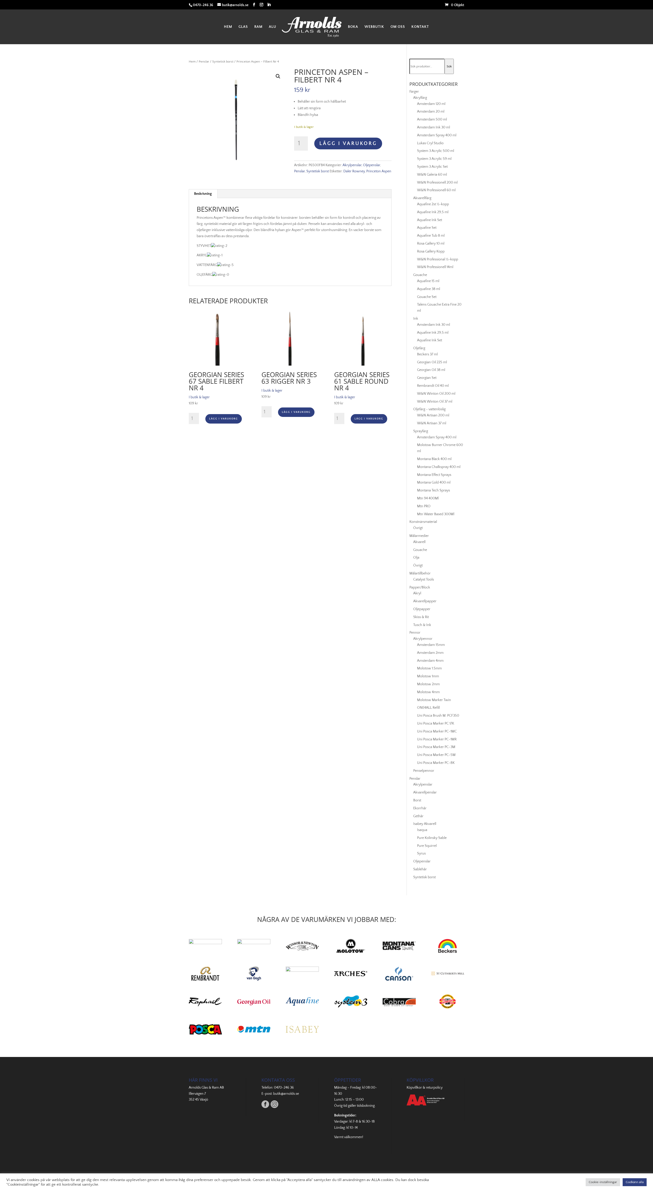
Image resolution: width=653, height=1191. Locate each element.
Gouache (420, 275)
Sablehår (420, 869)
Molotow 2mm (428, 684)
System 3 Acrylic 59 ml (434, 159)
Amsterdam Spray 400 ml (436, 135)
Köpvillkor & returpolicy (425, 1088)
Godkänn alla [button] (635, 1182)
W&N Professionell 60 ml (436, 190)
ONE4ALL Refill (428, 708)
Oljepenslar (371, 165)
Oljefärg (419, 348)
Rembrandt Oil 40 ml (433, 386)
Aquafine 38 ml (428, 289)
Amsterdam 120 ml (431, 104)
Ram (258, 27)
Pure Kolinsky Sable (432, 838)
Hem (228, 27)
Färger (414, 92)
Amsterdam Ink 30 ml (433, 127)
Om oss (398, 27)
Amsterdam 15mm (431, 645)
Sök (449, 66)
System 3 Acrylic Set (432, 167)
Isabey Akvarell (424, 824)
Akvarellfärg (422, 198)
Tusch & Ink (422, 625)
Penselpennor (423, 771)
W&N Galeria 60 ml (432, 175)
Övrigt (418, 528)
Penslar (204, 61)
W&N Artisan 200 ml (433, 415)
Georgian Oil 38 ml (431, 370)
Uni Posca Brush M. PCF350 (438, 716)
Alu (272, 27)
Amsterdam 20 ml (430, 112)
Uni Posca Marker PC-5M (436, 755)
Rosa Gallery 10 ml (430, 244)
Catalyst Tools (423, 580)
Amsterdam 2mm (430, 653)
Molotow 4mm (428, 692)
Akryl (417, 593)
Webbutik (374, 27)
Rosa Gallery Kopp (431, 251)
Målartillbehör (420, 573)
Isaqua (422, 830)
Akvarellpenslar (425, 792)
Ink (415, 319)
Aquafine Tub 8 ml (431, 236)
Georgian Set (426, 378)
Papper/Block (419, 587)
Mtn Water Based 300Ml (435, 514)
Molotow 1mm (428, 676)
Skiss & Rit (421, 617)
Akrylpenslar (352, 165)
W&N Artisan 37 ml (431, 423)
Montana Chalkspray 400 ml (438, 467)
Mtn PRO (424, 506)
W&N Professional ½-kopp (437, 259)
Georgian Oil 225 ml (432, 362)
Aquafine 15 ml (428, 281)
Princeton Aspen (378, 171)
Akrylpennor (422, 639)
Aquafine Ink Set (429, 220)
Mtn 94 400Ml (428, 498)
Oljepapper (421, 609)
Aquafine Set (426, 228)
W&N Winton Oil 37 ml (434, 402)
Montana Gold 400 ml (433, 482)
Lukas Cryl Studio (430, 143)
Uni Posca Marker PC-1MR (437, 739)
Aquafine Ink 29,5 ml (432, 212)
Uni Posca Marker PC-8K (436, 763)
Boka (353, 27)
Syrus (421, 853)
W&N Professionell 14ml (435, 267)
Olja (416, 558)
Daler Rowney (354, 171)
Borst (417, 800)
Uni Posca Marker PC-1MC (437, 731)
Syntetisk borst (222, 61)
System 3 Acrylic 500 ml (435, 151)
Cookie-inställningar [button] (603, 1182)
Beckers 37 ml (427, 354)
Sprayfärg (420, 431)
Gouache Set (426, 297)
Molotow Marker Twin (434, 700)
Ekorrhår (419, 808)
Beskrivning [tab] (203, 194)
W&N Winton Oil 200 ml (436, 394)
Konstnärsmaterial (423, 522)
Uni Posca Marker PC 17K (435, 723)
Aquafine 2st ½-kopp (433, 204)
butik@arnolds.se (286, 1094)
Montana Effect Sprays (434, 475)
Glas (243, 27)
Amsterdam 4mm (430, 661)
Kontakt (420, 27)
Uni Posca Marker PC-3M (436, 747)
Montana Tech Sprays (433, 490)
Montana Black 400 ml (434, 459)
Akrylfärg (420, 98)
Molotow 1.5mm (429, 668)
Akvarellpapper (424, 601)
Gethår (418, 816)
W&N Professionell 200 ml (437, 183)
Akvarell (419, 542)
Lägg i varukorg (348, 143)
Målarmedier (419, 536)
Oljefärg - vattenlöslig (429, 409)
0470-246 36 (284, 1088)
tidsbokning (366, 1106)
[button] (278, 76)
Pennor (414, 633)
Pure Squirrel (427, 846)
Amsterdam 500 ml (432, 119)
